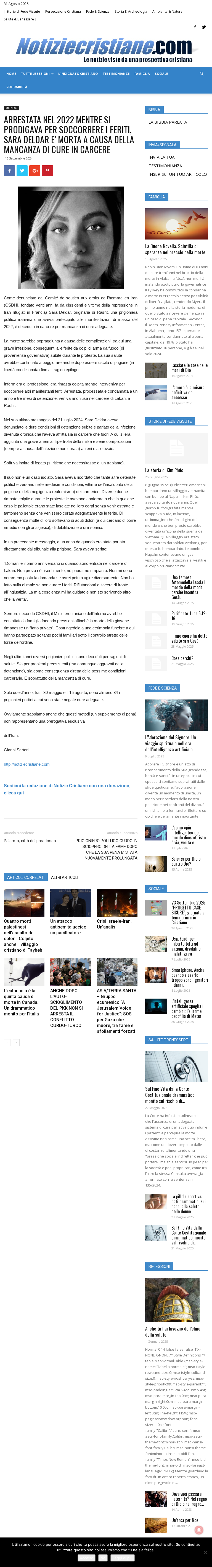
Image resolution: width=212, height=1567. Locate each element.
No (102, 1558)
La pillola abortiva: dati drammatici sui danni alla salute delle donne (188, 1204)
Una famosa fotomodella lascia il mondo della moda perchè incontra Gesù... (188, 587)
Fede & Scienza (98, 11)
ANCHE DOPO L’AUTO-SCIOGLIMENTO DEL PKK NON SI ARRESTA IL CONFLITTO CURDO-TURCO (66, 1008)
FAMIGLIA (142, 73)
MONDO (11, 108)
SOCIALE (161, 73)
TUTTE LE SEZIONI (35, 73)
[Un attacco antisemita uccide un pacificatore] (70, 903)
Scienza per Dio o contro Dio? (185, 861)
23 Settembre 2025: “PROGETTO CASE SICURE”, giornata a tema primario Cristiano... (188, 912)
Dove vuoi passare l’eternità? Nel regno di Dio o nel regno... (189, 1499)
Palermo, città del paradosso (30, 840)
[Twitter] (204, 27)
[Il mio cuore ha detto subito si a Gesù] (156, 641)
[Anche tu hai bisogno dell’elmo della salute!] (176, 1300)
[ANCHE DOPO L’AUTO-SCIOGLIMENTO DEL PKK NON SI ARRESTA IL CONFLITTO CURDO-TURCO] (70, 972)
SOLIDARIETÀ (16, 87)
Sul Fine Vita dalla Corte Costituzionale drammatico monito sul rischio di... (170, 1094)
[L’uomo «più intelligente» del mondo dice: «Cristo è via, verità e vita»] (156, 832)
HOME (11, 73)
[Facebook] (195, 27)
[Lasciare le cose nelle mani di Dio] (156, 370)
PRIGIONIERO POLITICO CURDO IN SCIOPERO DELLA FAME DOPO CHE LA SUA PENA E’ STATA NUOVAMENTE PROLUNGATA (106, 849)
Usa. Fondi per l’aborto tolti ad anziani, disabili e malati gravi (185, 946)
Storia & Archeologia (131, 11)
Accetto (86, 1558)
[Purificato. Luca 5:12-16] (156, 618)
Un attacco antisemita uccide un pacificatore (68, 927)
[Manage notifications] (199, 1530)
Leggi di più (122, 1558)
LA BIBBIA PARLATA (168, 122)
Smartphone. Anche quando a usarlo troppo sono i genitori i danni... (189, 977)
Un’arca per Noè (184, 1520)
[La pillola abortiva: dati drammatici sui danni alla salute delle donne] (156, 1201)
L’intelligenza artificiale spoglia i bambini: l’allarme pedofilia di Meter (187, 1008)
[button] (201, 73)
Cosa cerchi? (182, 658)
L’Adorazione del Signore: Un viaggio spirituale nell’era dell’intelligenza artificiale (170, 743)
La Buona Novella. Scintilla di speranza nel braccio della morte (175, 249)
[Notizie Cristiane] (106, 49)
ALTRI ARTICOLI (64, 877)
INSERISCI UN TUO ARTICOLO (178, 174)
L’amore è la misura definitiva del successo (188, 392)
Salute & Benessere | (20, 19)
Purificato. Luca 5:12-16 (189, 616)
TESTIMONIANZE (116, 73)
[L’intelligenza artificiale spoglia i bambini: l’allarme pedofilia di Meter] (156, 1006)
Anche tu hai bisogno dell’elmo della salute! (172, 1331)
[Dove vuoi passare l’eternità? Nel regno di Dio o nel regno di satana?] (156, 1499)
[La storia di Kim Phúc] (176, 448)
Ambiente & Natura (167, 11)
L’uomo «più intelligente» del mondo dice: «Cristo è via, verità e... (188, 835)
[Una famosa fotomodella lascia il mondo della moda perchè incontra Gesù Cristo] (156, 582)
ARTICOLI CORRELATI (25, 877)
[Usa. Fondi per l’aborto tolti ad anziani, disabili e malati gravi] (156, 944)
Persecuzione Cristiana (63, 11)
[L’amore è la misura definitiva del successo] (156, 392)
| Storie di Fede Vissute (22, 11)
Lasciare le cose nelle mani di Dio (189, 367)
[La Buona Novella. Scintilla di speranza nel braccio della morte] (176, 224)
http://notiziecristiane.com (27, 764)
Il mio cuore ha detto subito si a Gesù (189, 638)
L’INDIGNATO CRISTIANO (78, 73)
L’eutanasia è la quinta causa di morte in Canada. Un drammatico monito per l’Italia (21, 1002)
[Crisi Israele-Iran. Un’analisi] (117, 903)
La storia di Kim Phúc (164, 470)
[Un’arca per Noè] (156, 1525)
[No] (205, 1552)
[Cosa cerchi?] (156, 663)
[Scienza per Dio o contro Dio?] (156, 864)
